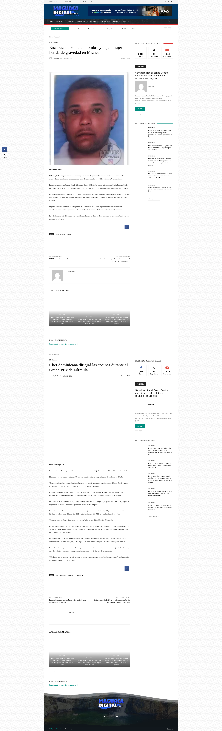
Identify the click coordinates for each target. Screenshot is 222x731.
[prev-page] (50, 330)
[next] (169, 28)
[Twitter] (168, 1)
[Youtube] (171, 1)
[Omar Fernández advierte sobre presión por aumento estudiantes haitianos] (140, 188)
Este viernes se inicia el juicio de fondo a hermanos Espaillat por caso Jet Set (89, 321)
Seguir (154, 49)
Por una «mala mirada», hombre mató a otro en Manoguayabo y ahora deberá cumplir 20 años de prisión (116, 320)
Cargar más (153, 199)
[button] (170, 21)
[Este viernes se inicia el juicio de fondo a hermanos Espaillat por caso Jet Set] (89, 310)
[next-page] (54, 330)
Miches (69, 234)
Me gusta (141, 49)
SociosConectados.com (80, 729)
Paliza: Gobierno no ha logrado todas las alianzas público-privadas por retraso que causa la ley (62, 320)
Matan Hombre (60, 234)
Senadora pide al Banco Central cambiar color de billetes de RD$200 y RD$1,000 (152, 75)
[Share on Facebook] (127, 229)
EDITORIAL (141, 67)
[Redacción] (51, 58)
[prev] (165, 28)
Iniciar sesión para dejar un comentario (63, 344)
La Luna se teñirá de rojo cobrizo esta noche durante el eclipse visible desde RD (95, 29)
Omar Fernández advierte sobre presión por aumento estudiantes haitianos (160, 190)
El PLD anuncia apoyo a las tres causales (64, 259)
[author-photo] (141, 86)
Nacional (57, 37)
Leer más (140, 109)
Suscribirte (167, 49)
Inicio (51, 37)
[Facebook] (165, 1)
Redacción (58, 58)
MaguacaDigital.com (57, 729)
